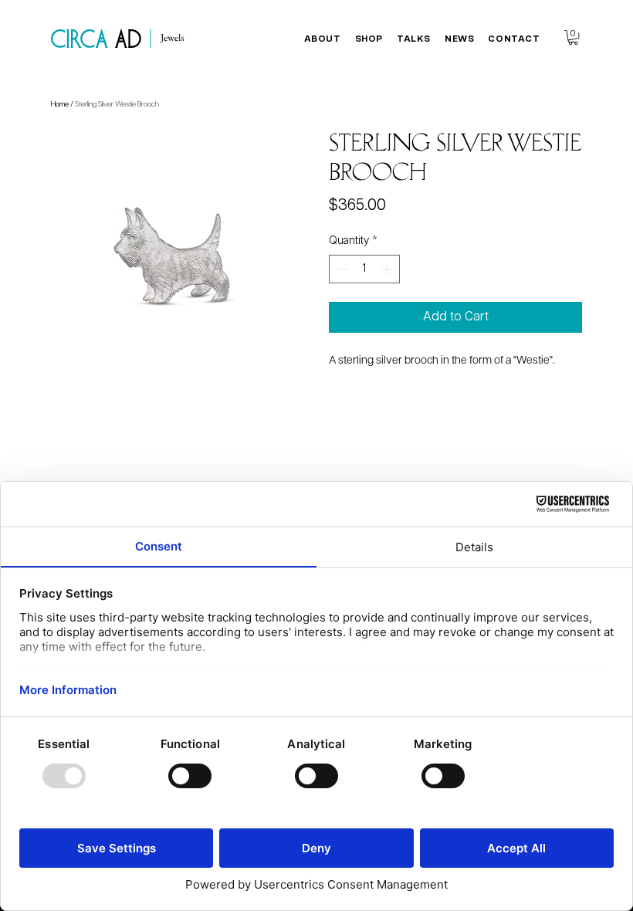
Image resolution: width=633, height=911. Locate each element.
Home (60, 104)
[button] (322, 39)
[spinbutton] (364, 269)
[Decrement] (340, 269)
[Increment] (388, 269)
